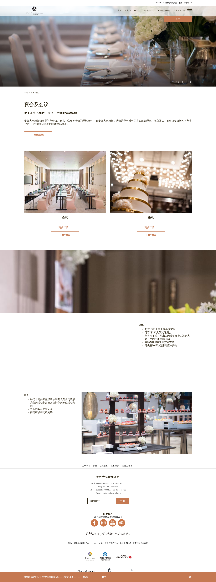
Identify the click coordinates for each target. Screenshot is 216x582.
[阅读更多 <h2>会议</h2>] (65, 181)
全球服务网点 (125, 543)
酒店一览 (72, 543)
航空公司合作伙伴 (140, 543)
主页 (26, 93)
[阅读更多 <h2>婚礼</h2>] (151, 181)
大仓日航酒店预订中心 (108, 543)
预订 (178, 19)
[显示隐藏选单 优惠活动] (184, 11)
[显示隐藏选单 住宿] (131, 11)
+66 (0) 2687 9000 (100, 490)
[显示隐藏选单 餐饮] (140, 11)
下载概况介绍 (38, 135)
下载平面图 (69, 235)
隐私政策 (115, 466)
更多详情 (63, 227)
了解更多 (85, 577)
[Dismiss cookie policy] (190, 577)
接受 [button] (104, 577)
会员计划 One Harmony (87, 543)
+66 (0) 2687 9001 (119, 490)
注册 (122, 501)
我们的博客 (127, 466)
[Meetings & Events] (79, 353)
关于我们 (86, 466)
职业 (95, 466)
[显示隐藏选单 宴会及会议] (155, 11)
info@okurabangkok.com (111, 493)
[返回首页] (34, 11)
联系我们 (104, 466)
